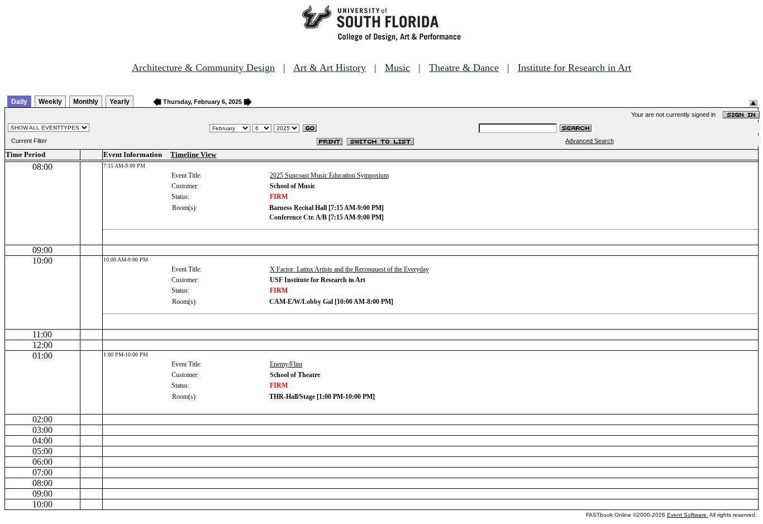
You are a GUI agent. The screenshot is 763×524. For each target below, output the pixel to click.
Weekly (50, 102)
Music (397, 67)
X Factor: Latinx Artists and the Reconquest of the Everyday (349, 269)
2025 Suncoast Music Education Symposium (329, 175)
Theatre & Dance (464, 67)
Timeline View (193, 154)
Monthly (85, 102)
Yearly (119, 102)
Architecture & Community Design (203, 67)
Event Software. (687, 515)
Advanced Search (589, 140)
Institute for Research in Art (574, 67)
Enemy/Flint (286, 364)
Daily (19, 102)
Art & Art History (329, 67)
